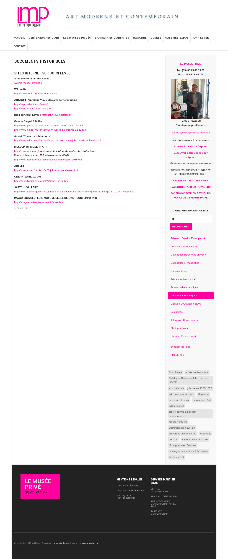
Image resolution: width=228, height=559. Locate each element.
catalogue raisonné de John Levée (188, 451)
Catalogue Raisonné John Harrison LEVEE (188, 380)
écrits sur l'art (176, 457)
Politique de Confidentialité (126, 496)
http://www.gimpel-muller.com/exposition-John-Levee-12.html (48, 125)
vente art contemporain (195, 439)
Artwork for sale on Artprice (190, 146)
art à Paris (205, 433)
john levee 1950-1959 (199, 388)
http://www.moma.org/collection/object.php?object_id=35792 (48, 159)
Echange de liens (180, 346)
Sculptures (177, 311)
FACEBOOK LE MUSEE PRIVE (190, 180)
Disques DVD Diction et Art (186, 303)
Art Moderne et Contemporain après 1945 (163, 504)
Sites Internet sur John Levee (42, 73)
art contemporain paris (181, 394)
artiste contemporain (197, 372)
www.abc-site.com (90, 543)
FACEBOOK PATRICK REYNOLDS (191, 187)
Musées (156, 37)
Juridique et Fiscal (179, 400)
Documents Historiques (184, 295)
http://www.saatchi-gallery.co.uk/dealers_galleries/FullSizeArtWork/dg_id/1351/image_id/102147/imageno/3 (74, 191)
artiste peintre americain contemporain (182, 413)
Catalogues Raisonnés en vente (189, 254)
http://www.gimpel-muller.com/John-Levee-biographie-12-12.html (50, 129)
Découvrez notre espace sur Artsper (190, 163)
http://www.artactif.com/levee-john (33, 108)
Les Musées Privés (77, 37)
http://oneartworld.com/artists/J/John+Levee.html (41, 180)
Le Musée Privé (60, 543)
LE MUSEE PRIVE (190, 63)
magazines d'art (202, 400)
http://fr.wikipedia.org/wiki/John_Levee (35, 93)
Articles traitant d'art (182, 279)
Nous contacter (179, 271)
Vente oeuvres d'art (44, 37)
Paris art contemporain (159, 512)
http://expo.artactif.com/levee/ (31, 104)
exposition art (176, 388)
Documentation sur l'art (182, 427)
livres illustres (176, 405)
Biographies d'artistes (112, 37)
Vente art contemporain (159, 490)
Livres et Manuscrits (182, 336)
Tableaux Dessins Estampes (186, 238)
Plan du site (177, 354)
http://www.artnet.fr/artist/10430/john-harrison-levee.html (46, 170)
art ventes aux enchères (182, 433)
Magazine (140, 37)
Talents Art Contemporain (185, 320)
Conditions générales (130, 490)
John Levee (200, 37)
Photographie (178, 328)
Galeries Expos (177, 37)
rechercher (180, 226)
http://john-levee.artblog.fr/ (57, 114)
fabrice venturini (178, 421)
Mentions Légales (127, 485)
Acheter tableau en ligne (184, 287)
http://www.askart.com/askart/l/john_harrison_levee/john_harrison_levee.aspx (57, 140)
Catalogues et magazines (185, 262)
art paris (173, 439)
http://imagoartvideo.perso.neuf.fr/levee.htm (39, 202)
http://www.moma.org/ (26, 151)
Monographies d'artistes (182, 445)
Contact (20, 46)
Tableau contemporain (164, 496)
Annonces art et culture (184, 246)
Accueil (19, 37)
